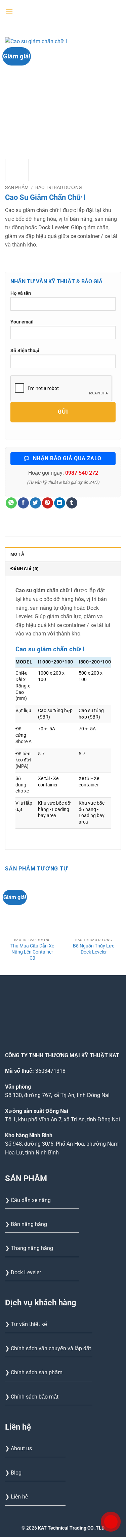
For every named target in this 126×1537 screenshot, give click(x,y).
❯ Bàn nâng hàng (26, 1224)
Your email (22, 322)
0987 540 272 (81, 473)
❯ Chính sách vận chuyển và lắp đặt (48, 1348)
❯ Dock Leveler (23, 1272)
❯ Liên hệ (16, 1496)
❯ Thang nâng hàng (29, 1248)
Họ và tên (20, 293)
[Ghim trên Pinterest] (47, 503)
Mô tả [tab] (17, 554)
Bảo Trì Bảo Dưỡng (58, 187)
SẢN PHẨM (17, 187)
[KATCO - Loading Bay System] (67, 12)
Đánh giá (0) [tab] (24, 568)
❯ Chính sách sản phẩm (33, 1372)
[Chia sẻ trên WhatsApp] (11, 503)
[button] (9, 11)
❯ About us (18, 1448)
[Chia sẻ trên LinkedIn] (59, 503)
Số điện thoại (24, 351)
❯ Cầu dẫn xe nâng (28, 1200)
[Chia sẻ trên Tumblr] (71, 503)
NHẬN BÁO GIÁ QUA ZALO (66, 458)
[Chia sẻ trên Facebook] (23, 503)
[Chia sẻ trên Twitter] (35, 503)
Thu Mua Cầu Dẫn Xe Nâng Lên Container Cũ (32, 951)
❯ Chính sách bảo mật (31, 1396)
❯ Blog (13, 1472)
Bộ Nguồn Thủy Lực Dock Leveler (93, 949)
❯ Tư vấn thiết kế (26, 1324)
